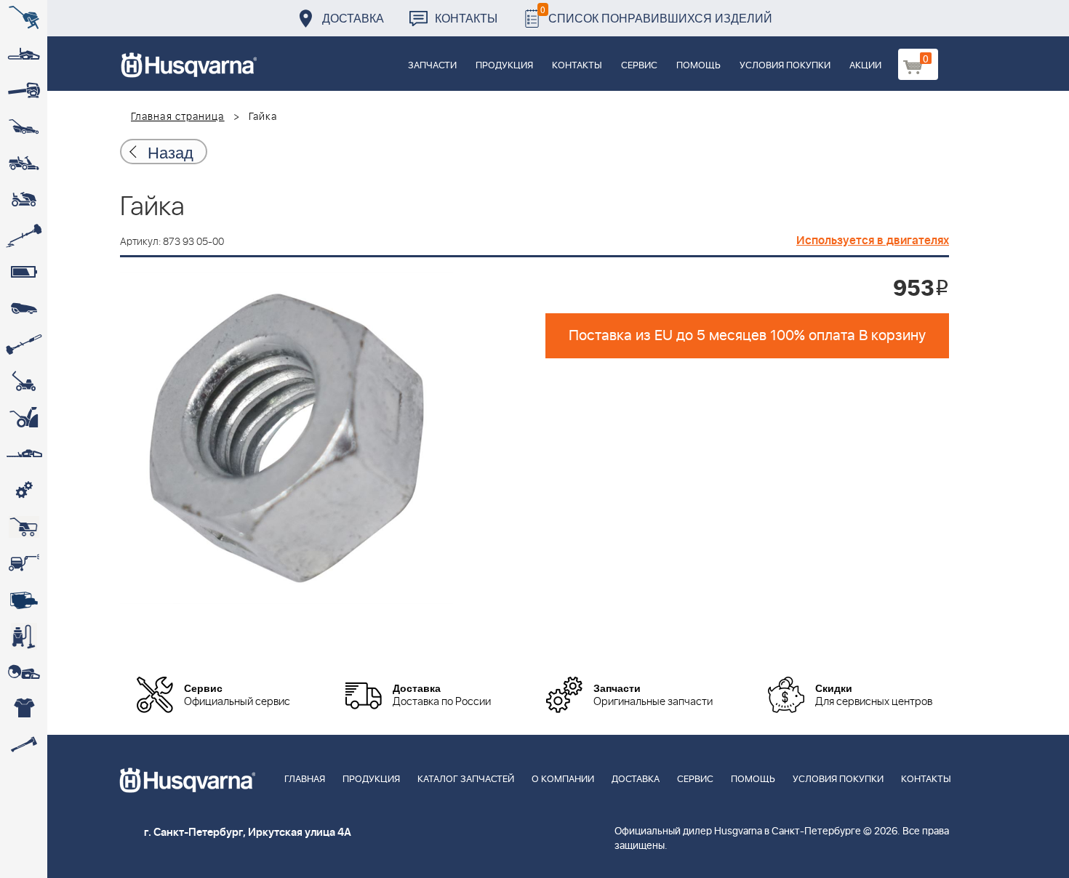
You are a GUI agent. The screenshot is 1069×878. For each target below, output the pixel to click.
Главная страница (178, 117)
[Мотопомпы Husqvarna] (23, 599)
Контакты (466, 17)
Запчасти (432, 66)
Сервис (639, 66)
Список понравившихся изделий (656, 14)
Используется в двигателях (872, 240)
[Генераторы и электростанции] (23, 527)
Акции (865, 66)
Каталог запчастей (465, 779)
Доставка (353, 17)
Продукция (504, 66)
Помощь (698, 66)
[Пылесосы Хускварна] (23, 636)
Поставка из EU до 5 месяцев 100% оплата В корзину (747, 336)
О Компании (563, 779)
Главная (304, 779)
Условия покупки (785, 66)
